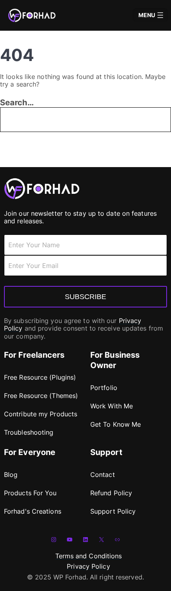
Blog (10, 475)
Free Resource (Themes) (41, 396)
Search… (17, 102)
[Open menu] (160, 15)
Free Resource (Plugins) (40, 377)
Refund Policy (111, 493)
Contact (102, 475)
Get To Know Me (115, 424)
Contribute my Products (40, 414)
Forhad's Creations (32, 511)
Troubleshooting (29, 432)
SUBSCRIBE (85, 297)
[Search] (126, 119)
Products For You (30, 493)
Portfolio (103, 388)
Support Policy (113, 511)
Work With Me (111, 406)
